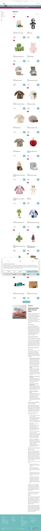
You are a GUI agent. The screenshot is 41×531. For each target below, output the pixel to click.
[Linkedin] (35, 519)
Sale (1, 19)
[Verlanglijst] (36, 3)
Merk (1, 20)
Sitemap (3, 529)
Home (5, 9)
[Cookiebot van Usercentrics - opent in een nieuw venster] (34, 258)
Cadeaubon (22, 525)
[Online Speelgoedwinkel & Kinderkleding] (5, 3)
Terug (3, 9)
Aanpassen (20, 271)
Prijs (1, 17)
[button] (22, 36)
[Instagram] (32, 519)
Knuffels (8, 9)
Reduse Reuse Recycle (24, 524)
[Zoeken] (24, 3)
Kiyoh (23, 528)
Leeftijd (2, 14)
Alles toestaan (32, 271)
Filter (1, 11)
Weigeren (8, 271)
